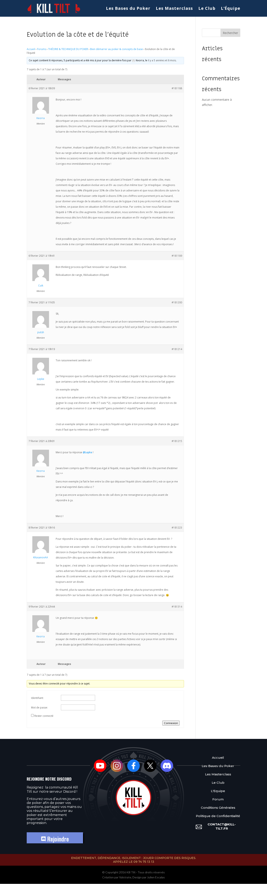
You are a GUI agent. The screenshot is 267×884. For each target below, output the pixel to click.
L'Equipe (218, 791)
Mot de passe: (39, 707)
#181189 (177, 255)
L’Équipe (230, 9)
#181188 (177, 88)
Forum (218, 799)
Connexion (171, 723)
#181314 (177, 606)
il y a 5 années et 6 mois (162, 60)
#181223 (177, 527)
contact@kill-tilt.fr (222, 826)
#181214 (177, 349)
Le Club (206, 9)
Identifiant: (37, 698)
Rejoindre (57, 839)
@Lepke (87, 452)
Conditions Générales (218, 808)
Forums (41, 49)
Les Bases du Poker (128, 9)
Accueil (31, 49)
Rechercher (230, 33)
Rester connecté (43, 716)
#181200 (177, 302)
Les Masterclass (174, 9)
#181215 (177, 441)
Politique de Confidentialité (218, 816)
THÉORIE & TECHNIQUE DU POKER (68, 49)
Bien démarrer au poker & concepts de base (116, 49)
